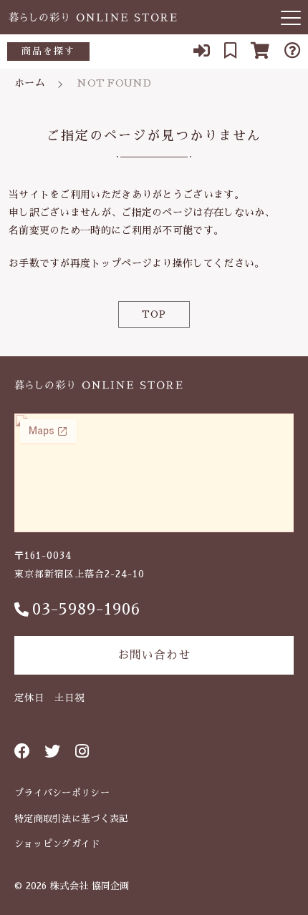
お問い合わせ (154, 655)
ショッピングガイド (57, 843)
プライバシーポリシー (62, 793)
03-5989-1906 (86, 609)
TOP (154, 314)
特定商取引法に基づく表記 (71, 818)
